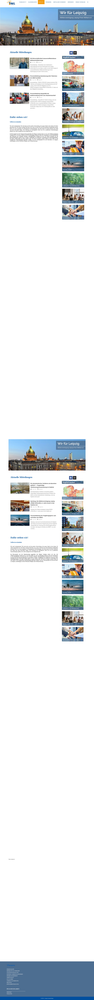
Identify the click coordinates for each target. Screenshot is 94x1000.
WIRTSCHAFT (10, 977)
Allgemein (40, 62)
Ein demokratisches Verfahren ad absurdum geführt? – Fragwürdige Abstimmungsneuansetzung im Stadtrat (43, 485)
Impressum (9, 992)
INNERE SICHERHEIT (12, 975)
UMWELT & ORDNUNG (13, 980)
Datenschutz (9, 993)
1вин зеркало (11, 859)
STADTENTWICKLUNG (13, 972)
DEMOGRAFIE (10, 969)
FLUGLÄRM (10, 979)
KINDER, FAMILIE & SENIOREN (15, 974)
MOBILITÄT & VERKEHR (13, 970)
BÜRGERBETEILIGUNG (13, 984)
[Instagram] (75, 53)
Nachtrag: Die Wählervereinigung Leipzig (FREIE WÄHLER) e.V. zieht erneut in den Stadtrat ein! (42, 503)
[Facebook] (71, 53)
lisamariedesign (50, 998)
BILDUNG (9, 982)
